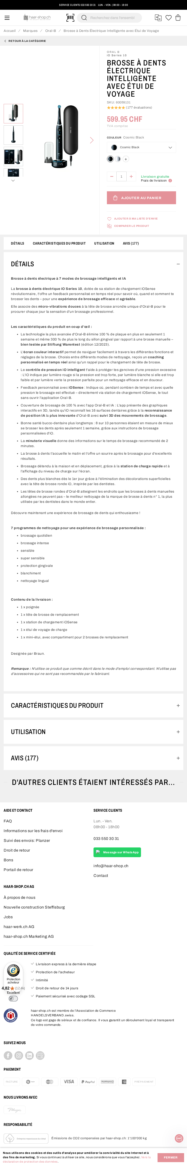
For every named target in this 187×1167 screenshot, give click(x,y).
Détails (17, 243)
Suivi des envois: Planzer (27, 840)
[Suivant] (92, 140)
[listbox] (141, 159)
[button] (10, 7)
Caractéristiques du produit (59, 243)
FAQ (8, 821)
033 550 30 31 (88, 4)
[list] (61, 140)
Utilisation (104, 243)
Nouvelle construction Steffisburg (34, 907)
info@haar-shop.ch (111, 866)
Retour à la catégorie (27, 40)
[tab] (93, 264)
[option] (110, 158)
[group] (141, 150)
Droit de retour (17, 850)
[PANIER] (177, 18)
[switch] (13, 998)
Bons (8, 860)
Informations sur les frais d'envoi (33, 831)
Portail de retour (18, 870)
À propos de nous (19, 897)
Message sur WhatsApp (121, 852)
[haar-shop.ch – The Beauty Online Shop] (37, 17)
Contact (101, 875)
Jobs (8, 917)
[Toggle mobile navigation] (7, 17)
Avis (130, 243)
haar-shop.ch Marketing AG (29, 936)
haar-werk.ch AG (19, 927)
